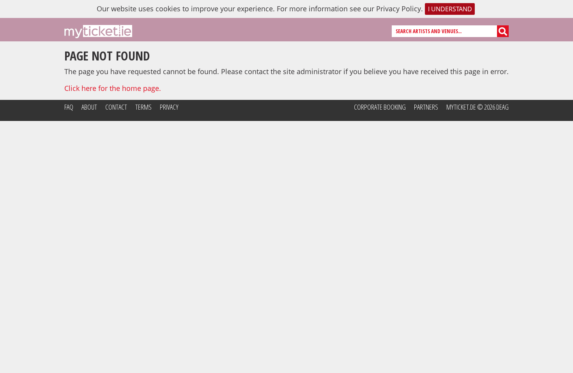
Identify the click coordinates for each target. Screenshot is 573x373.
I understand (450, 9)
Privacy (169, 107)
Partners (426, 107)
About (89, 107)
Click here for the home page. (112, 88)
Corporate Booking (380, 107)
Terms (143, 107)
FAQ (68, 107)
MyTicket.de (461, 107)
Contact (116, 107)
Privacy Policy (398, 8)
